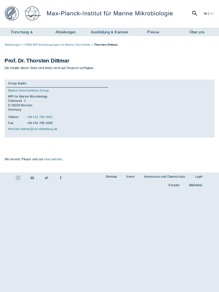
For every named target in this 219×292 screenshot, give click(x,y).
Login (199, 176)
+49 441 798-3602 (40, 117)
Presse (153, 32)
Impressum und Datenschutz (164, 176)
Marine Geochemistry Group (28, 90)
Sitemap (111, 176)
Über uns (197, 32)
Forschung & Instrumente (22, 33)
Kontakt (174, 185)
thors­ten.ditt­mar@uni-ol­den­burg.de (33, 129)
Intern (130, 176)
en (212, 13)
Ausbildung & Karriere (109, 32)
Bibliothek (196, 185)
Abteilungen (66, 32)
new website (53, 159)
